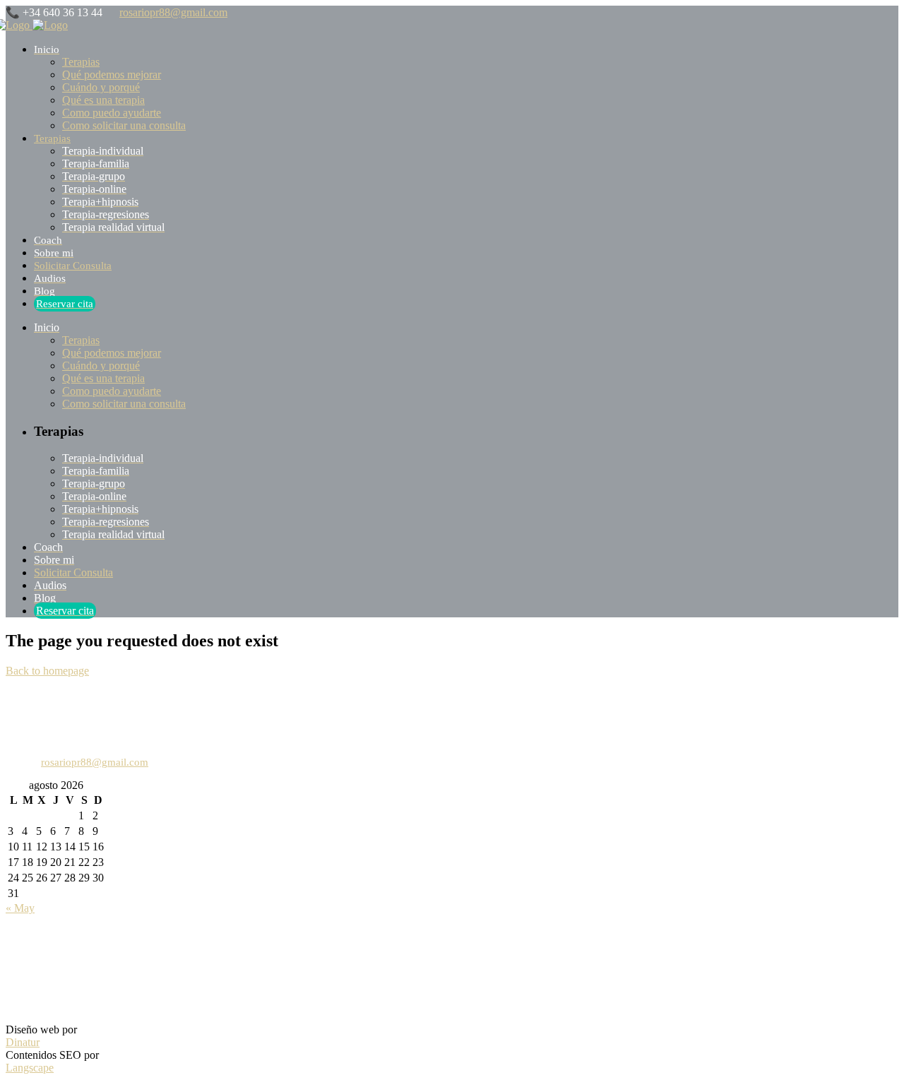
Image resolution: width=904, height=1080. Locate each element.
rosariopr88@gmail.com (173, 12)
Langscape (30, 1068)
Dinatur (23, 1042)
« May (20, 908)
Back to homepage (47, 671)
